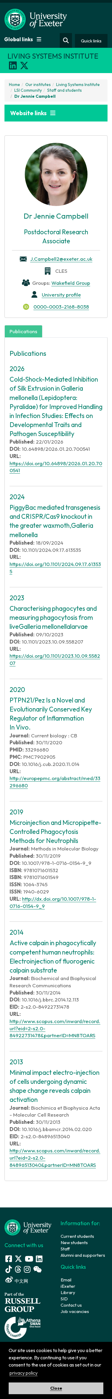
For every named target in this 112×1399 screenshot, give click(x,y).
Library (68, 1292)
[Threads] (18, 1269)
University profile (61, 294)
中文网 (21, 1281)
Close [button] (56, 1388)
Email (66, 1280)
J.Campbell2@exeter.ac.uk (61, 259)
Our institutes (38, 84)
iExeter (68, 1286)
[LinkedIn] (13, 65)
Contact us (71, 1305)
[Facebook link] (8, 1258)
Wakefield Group (70, 283)
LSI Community (28, 90)
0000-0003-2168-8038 (61, 306)
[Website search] (66, 40)
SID (64, 1299)
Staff (65, 1249)
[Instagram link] (27, 1269)
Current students (77, 1236)
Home (14, 84)
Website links (29, 113)
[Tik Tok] (8, 1269)
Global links (19, 39)
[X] (24, 65)
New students (74, 1242)
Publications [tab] (23, 331)
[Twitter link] (18, 1258)
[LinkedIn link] (39, 1258)
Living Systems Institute (78, 84)
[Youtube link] (29, 1258)
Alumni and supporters (83, 1255)
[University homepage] (28, 1227)
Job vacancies (75, 1311)
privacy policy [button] (24, 1373)
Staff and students (64, 90)
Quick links (91, 41)
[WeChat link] (37, 1269)
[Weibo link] (9, 1280)
